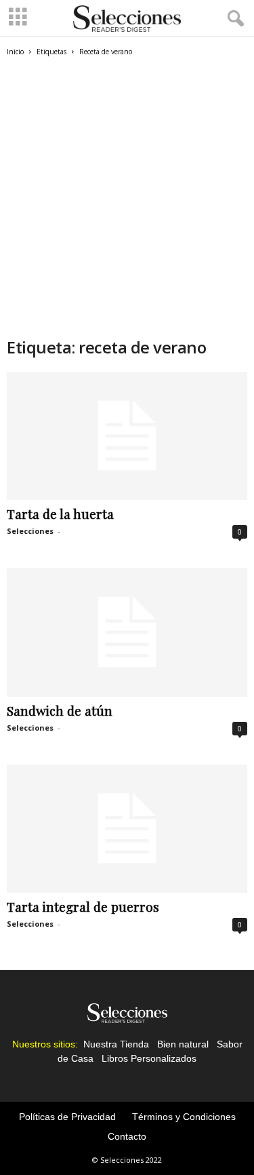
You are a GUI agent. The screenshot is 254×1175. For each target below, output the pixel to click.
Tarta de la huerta (60, 513)
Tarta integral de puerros (83, 906)
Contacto (127, 1136)
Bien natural (183, 1044)
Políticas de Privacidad (67, 1116)
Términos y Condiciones (184, 1116)
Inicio (15, 51)
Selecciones (30, 531)
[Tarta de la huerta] (127, 436)
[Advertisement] (127, 202)
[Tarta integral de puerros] (127, 829)
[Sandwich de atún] (127, 632)
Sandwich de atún (59, 710)
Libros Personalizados (149, 1058)
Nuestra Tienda (116, 1044)
